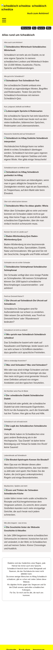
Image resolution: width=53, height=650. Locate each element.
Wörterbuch (26, 28)
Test (34, 28)
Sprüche (41, 28)
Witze (48, 28)
